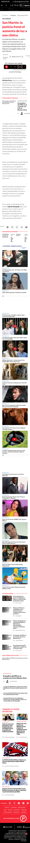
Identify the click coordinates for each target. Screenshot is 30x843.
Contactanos (4, 803)
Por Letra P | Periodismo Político (5, 56)
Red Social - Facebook (14, 803)
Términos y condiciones (14, 839)
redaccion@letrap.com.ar (20, 838)
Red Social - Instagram (19, 803)
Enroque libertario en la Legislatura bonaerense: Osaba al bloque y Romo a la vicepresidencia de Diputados (14, 699)
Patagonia (16, 812)
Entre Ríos (17, 810)
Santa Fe (10, 810)
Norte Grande (8, 812)
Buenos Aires (21, 807)
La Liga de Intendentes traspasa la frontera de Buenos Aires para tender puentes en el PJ (15, 688)
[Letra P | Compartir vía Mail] (26, 227)
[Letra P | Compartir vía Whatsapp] (7, 227)
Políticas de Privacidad (23, 840)
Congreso (23, 812)
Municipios (13, 15)
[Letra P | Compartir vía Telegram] (21, 227)
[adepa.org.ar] (19, 827)
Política (7, 807)
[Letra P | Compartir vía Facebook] (17, 227)
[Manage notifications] (26, 834)
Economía (14, 807)
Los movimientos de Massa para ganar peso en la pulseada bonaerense (15, 693)
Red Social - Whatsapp (27, 803)
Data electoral (13, 9)
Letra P (6, 15)
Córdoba (24, 810)
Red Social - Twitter (10, 803)
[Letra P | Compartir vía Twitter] (12, 227)
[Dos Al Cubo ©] (7, 827)
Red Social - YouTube (23, 803)
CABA (4, 810)
